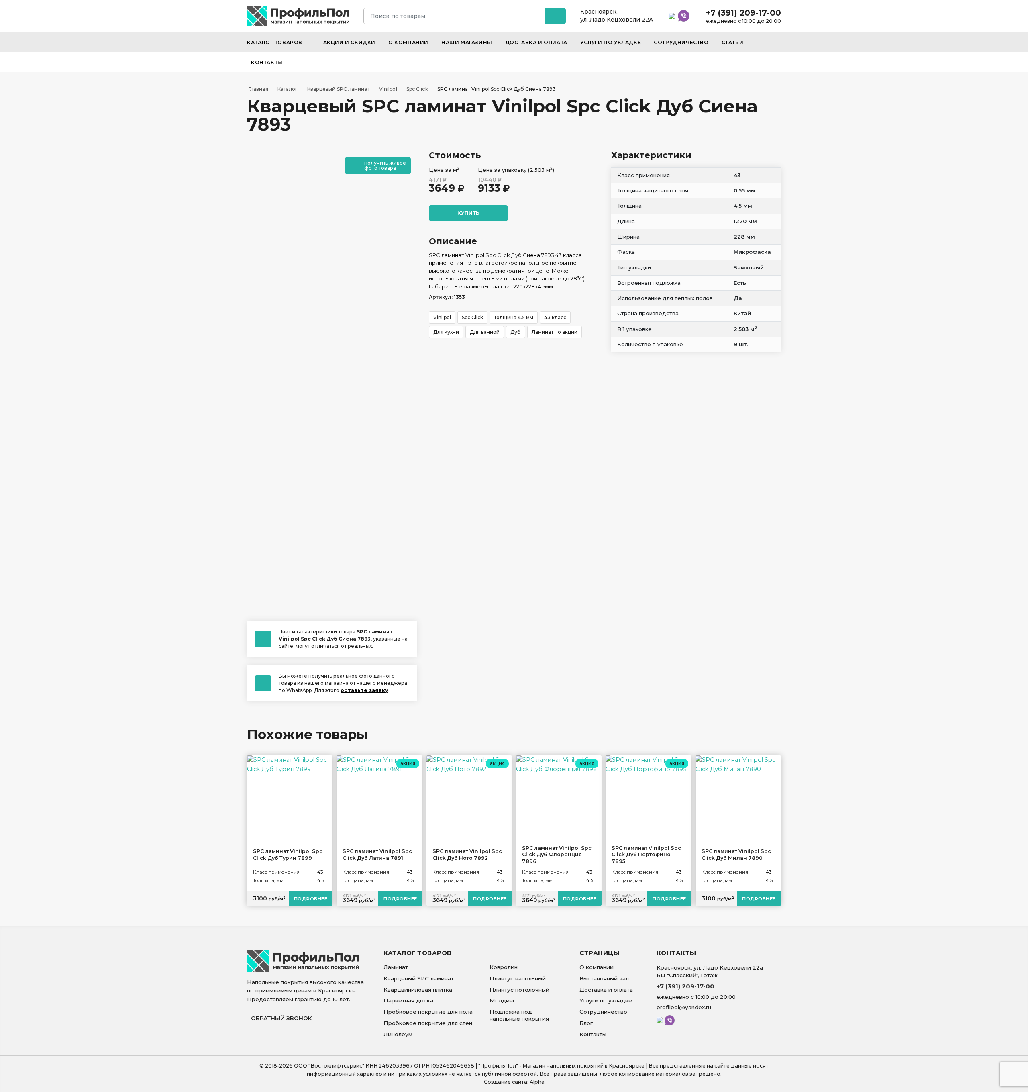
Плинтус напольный (518, 978)
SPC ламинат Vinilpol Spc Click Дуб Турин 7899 (287, 854)
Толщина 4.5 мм (513, 317)
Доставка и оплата (536, 42)
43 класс (555, 317)
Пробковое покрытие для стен (427, 1023)
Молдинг (502, 1000)
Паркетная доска (408, 1000)
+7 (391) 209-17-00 (743, 13)
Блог (586, 1023)
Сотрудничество (681, 42)
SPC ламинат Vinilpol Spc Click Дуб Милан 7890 (736, 854)
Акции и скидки (349, 42)
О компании (408, 42)
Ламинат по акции (554, 332)
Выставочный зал (604, 978)
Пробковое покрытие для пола (428, 1011)
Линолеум (397, 1034)
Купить (468, 213)
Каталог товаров (275, 42)
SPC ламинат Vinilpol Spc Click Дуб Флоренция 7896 (557, 854)
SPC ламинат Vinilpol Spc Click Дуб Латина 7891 (377, 854)
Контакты (267, 62)
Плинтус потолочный (519, 989)
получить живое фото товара (385, 165)
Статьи (733, 42)
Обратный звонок (281, 1018)
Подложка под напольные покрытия (519, 1015)
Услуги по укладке (610, 42)
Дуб (515, 332)
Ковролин (504, 967)
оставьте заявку (364, 690)
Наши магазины (466, 42)
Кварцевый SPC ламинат (418, 978)
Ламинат (395, 967)
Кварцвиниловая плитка (417, 989)
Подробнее (311, 899)
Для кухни (446, 332)
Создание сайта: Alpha (514, 1082)
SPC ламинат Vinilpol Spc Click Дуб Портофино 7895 (646, 854)
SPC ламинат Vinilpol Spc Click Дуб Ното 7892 (467, 854)
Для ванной (485, 332)
